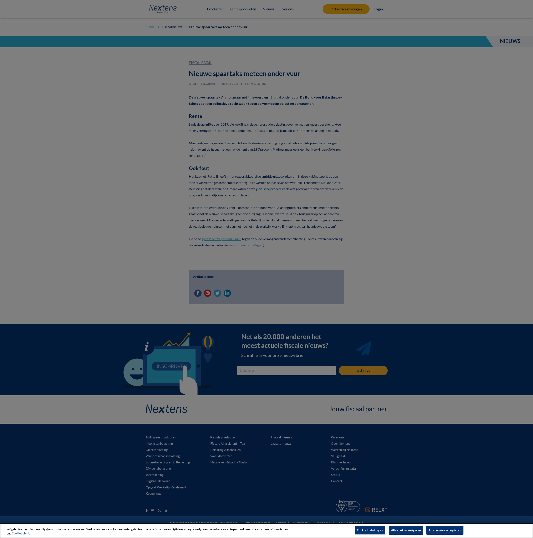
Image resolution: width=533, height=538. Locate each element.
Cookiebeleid (20, 533)
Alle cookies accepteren (445, 530)
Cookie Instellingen (370, 530)
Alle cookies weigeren (406, 530)
